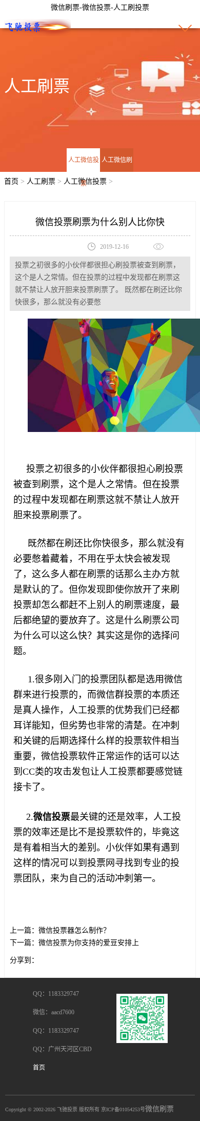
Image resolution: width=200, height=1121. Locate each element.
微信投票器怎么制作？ (74, 930)
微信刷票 (159, 1109)
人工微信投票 (83, 171)
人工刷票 (41, 181)
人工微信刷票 (117, 171)
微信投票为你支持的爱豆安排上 (88, 943)
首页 (11, 181)
